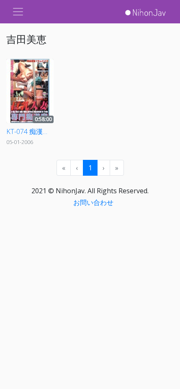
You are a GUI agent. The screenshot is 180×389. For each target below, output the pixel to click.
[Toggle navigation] (18, 12)
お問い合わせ (93, 202)
